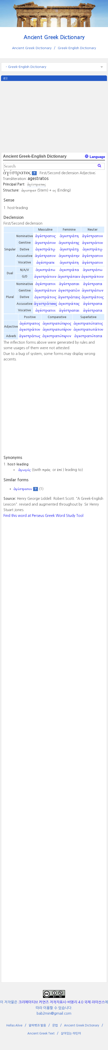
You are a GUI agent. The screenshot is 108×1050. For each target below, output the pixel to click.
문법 (55, 1025)
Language (97, 157)
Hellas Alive (14, 1025)
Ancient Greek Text (41, 1033)
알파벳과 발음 (37, 1025)
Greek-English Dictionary (77, 48)
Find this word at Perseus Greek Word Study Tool (43, 515)
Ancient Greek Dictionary (54, 37)
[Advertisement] (54, 116)
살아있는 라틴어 (71, 1033)
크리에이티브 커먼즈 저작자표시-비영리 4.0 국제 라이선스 (61, 1002)
